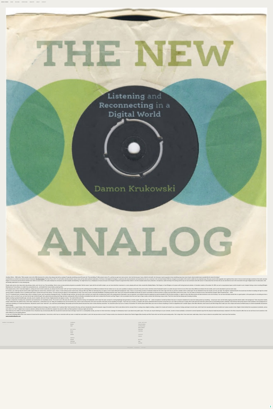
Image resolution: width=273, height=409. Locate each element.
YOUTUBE (143, 347)
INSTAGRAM (130, 347)
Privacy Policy (140, 329)
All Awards (72, 339)
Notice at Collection (141, 327)
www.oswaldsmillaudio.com (13, 316)
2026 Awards (72, 341)
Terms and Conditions (141, 324)
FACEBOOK (136, 347)
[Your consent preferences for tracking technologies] (270, 406)
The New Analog (40, 279)
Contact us (140, 336)
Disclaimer (72, 324)
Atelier (139, 341)
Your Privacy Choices (141, 325)
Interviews (72, 334)
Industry (71, 332)
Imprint (71, 325)
